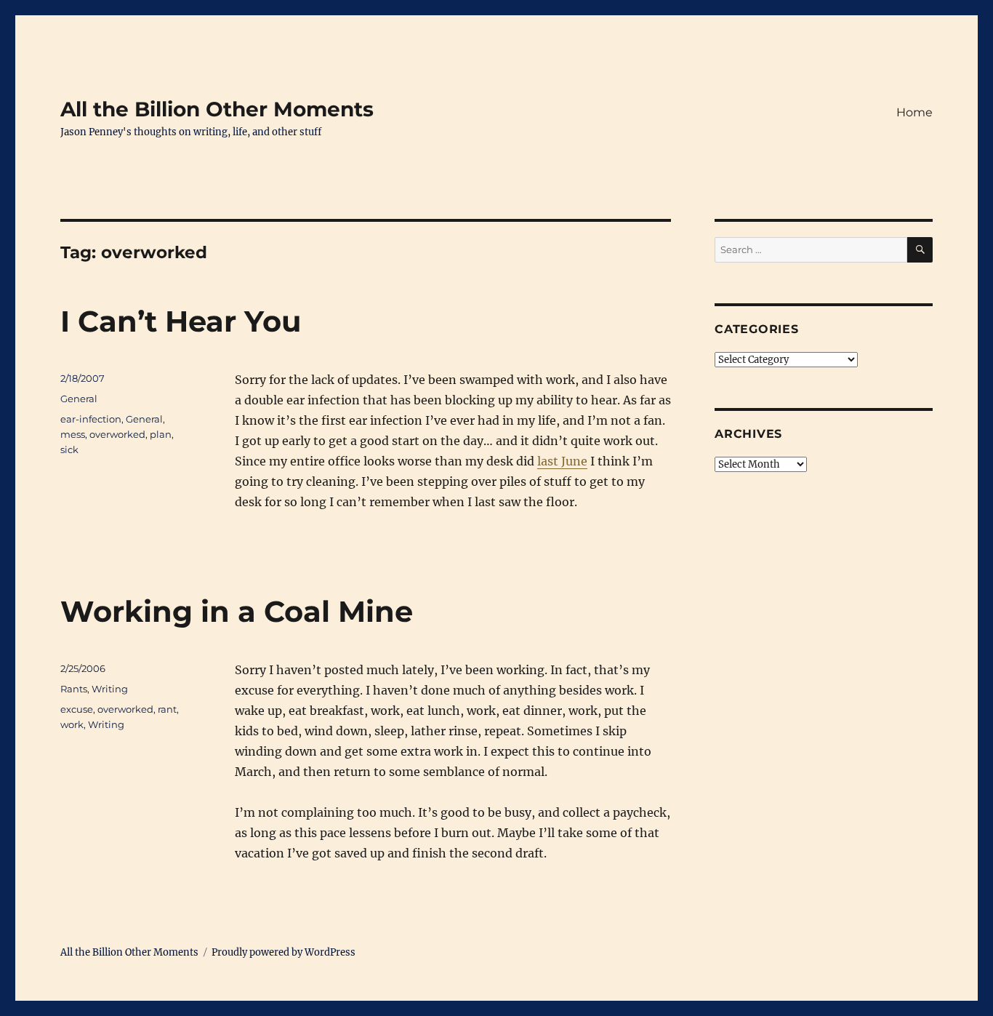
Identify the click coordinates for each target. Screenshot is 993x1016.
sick (69, 449)
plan (161, 434)
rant (167, 709)
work (72, 724)
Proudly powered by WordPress (283, 952)
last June (562, 461)
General (78, 398)
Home (914, 112)
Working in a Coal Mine (236, 611)
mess (72, 434)
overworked (117, 434)
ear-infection (90, 419)
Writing (110, 689)
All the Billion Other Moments (217, 109)
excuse (76, 709)
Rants (73, 689)
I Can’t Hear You (180, 321)
